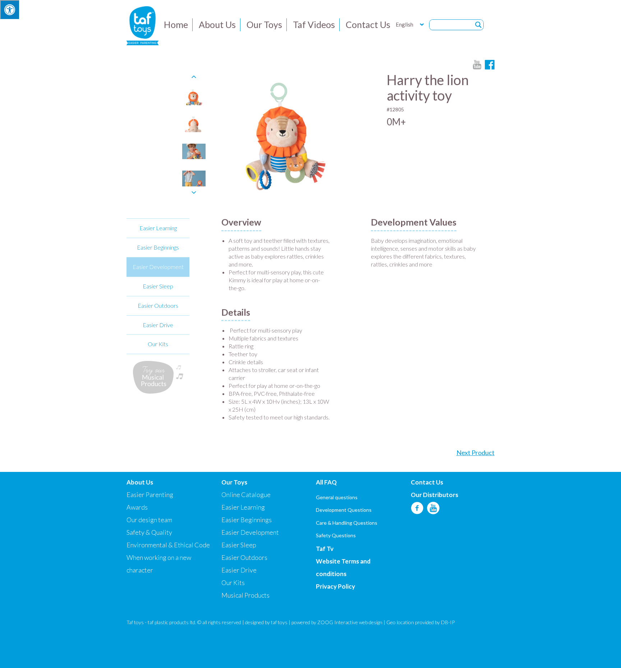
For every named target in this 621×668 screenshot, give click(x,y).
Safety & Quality (149, 532)
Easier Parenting (149, 494)
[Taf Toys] (142, 24)
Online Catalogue (246, 494)
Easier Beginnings (158, 247)
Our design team (149, 520)
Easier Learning (158, 227)
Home (176, 24)
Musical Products (245, 595)
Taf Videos (314, 24)
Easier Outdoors (158, 305)
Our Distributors (434, 494)
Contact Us (368, 24)
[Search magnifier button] (478, 25)
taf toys (279, 622)
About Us (217, 24)
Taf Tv (325, 548)
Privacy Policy (335, 586)
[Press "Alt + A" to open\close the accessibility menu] (9, 9)
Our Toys (264, 24)
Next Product (475, 452)
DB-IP (448, 622)
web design (370, 622)
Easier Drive (158, 324)
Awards (137, 507)
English (404, 24)
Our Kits (158, 343)
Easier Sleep (158, 286)
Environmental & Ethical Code (168, 545)
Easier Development (158, 266)
